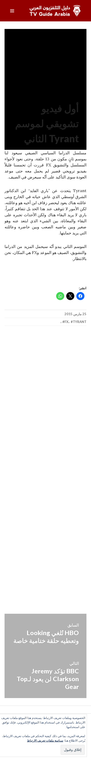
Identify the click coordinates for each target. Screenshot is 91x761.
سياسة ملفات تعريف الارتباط (45, 740)
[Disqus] (45, 404)
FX (66, 322)
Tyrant (79, 322)
